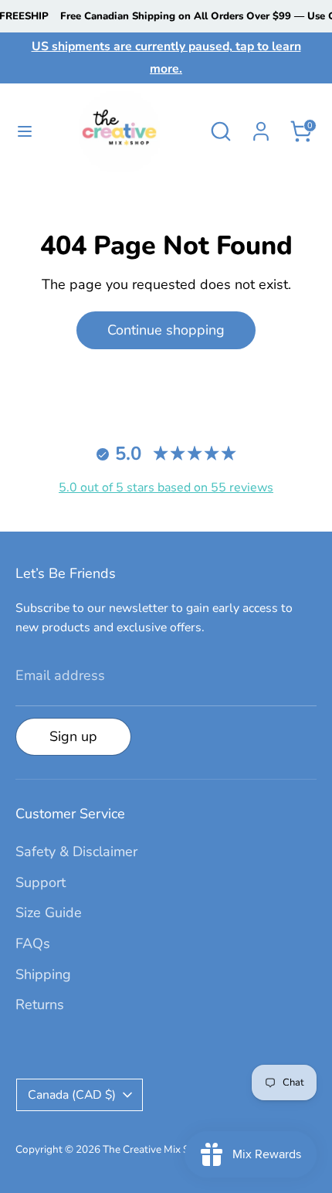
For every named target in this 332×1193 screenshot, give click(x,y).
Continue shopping (166, 330)
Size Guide (48, 912)
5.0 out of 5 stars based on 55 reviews (166, 487)
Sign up (73, 736)
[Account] (261, 126)
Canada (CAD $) (72, 1094)
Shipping (43, 974)
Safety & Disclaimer (76, 851)
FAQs (32, 943)
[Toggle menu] (19, 132)
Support (40, 882)
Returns (39, 1004)
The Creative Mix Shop (155, 1149)
